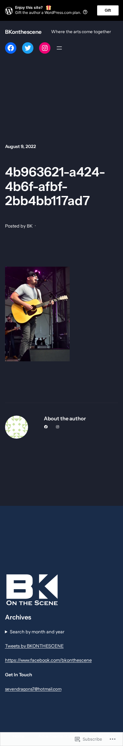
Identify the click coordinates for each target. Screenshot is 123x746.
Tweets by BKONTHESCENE (34, 646)
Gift (108, 10)
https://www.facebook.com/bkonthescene (48, 660)
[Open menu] (59, 48)
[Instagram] (44, 48)
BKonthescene (23, 31)
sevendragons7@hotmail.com (33, 688)
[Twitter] (27, 48)
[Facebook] (10, 48)
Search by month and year (37, 632)
